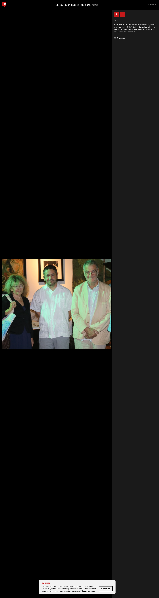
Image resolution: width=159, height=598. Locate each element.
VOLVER (153, 5)
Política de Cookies (86, 591)
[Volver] (116, 14)
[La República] (4, 5)
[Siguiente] (122, 14)
